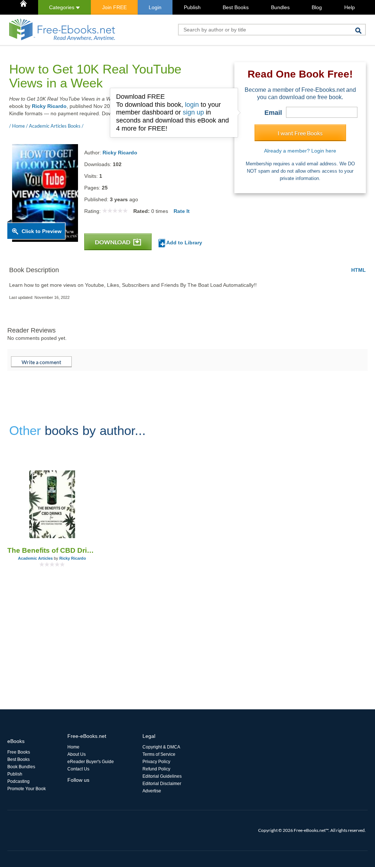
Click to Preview (42, 231)
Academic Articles (35, 558)
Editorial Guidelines (162, 776)
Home (73, 747)
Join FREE (114, 7)
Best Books (236, 7)
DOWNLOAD (113, 242)
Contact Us (78, 769)
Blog (317, 7)
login (192, 104)
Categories (62, 7)
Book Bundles (21, 766)
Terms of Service (158, 754)
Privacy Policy (156, 761)
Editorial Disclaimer (161, 783)
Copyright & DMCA (161, 747)
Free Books (18, 752)
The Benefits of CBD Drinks (52, 550)
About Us (76, 754)
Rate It (182, 211)
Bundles (280, 7)
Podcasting (18, 781)
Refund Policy (156, 769)
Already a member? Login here (300, 151)
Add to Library (183, 242)
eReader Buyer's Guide (90, 761)
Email (273, 112)
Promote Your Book (26, 788)
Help (349, 7)
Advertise (151, 790)
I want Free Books (300, 133)
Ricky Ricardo (49, 106)
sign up (193, 112)
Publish (192, 7)
